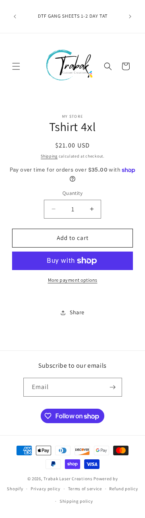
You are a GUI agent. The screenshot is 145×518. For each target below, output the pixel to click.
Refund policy (123, 488)
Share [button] (77, 312)
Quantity (72, 193)
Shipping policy (76, 501)
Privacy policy (45, 488)
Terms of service (85, 488)
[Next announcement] (130, 16)
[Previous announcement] (15, 16)
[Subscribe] (113, 387)
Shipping (49, 156)
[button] (16, 66)
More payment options (72, 280)
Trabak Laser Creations (68, 478)
